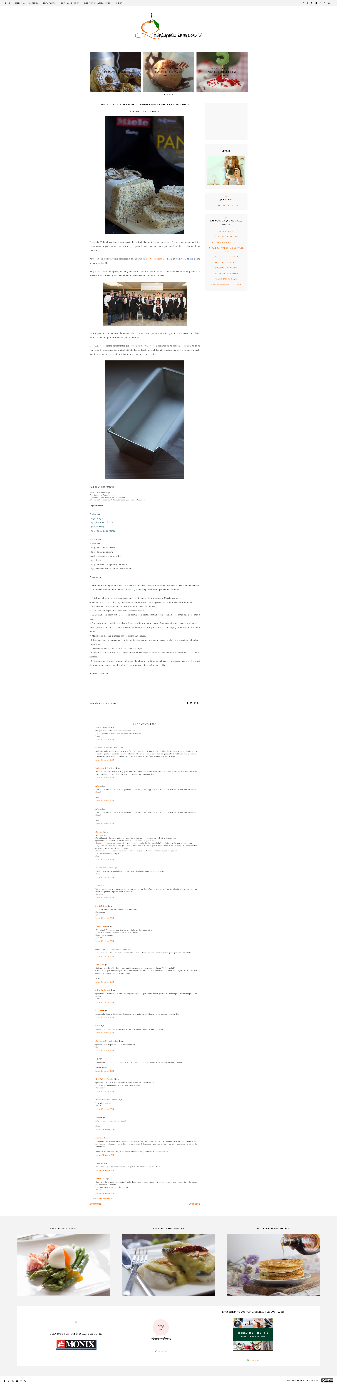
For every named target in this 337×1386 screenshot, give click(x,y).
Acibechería (226, 231)
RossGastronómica (226, 267)
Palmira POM (101, 926)
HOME (7, 3)
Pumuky (99, 964)
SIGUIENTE (95, 1204)
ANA (97, 785)
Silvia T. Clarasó (102, 990)
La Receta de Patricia (105, 768)
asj (96, 1058)
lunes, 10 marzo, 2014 (104, 739)
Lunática (99, 1137)
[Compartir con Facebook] (187, 702)
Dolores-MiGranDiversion (106, 1041)
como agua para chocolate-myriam (110, 949)
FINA (97, 885)
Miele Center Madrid (184, 259)
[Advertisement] (215, 121)
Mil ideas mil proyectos (226, 242)
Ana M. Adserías (102, 727)
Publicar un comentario (102, 1198)
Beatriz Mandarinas (104, 867)
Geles (97, 1025)
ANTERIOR (194, 1204)
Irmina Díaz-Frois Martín (106, 1099)
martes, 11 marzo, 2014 (105, 1129)
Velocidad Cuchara (226, 279)
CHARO (99, 1010)
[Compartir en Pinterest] (195, 702)
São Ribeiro (100, 905)
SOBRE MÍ (19, 3)
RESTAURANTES (50, 3)
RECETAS (33, 3)
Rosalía (99, 831)
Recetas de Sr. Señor (226, 256)
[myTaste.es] (253, 1360)
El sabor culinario (226, 236)
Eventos (135, 111)
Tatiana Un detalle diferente (107, 747)
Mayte (98, 1117)
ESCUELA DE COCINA (70, 3)
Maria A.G (100, 1178)
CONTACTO (119, 3)
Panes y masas (150, 111)
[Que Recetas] (161, 1351)
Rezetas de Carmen (226, 262)
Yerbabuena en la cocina (226, 284)
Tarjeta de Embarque (226, 273)
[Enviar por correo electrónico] (198, 702)
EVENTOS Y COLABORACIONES (97, 3)
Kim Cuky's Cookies (104, 1079)
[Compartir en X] (191, 702)
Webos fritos (155, 258)
